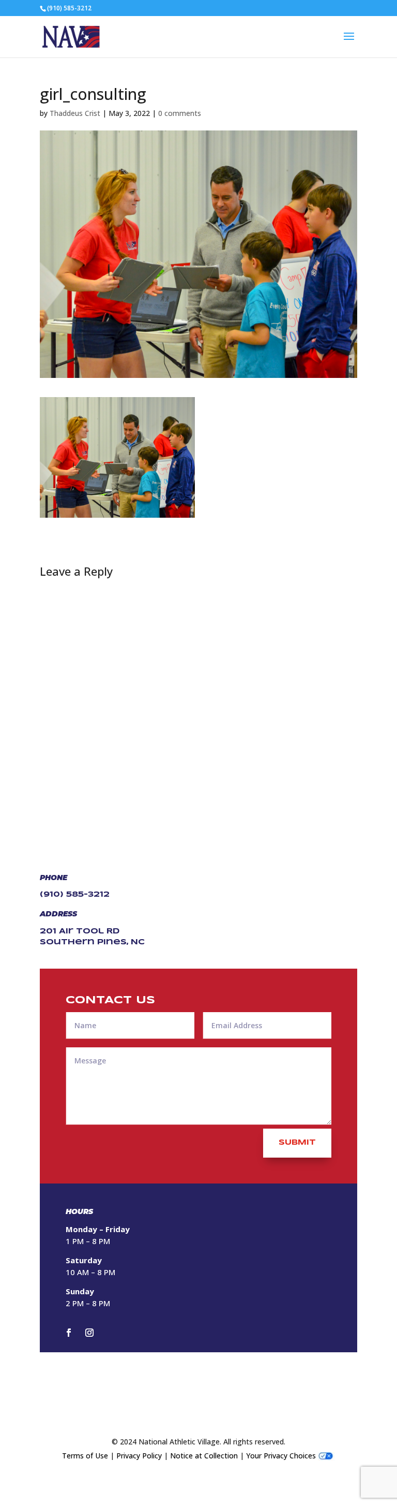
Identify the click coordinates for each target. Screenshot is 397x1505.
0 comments (179, 113)
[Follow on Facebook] (68, 1332)
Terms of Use (85, 1455)
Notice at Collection (204, 1455)
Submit (297, 1142)
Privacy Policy (139, 1455)
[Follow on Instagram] (89, 1332)
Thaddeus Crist (75, 113)
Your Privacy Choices (281, 1455)
